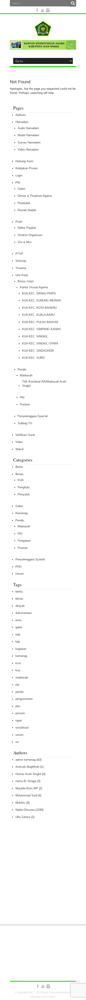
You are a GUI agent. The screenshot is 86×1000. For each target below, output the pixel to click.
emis (18, 620)
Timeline (20, 268)
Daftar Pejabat (27, 227)
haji (17, 641)
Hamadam (21, 122)
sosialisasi (22, 727)
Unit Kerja (21, 275)
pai (17, 684)
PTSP (19, 253)
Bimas (19, 474)
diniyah (19, 606)
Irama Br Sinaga (25, 781)
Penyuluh (24, 494)
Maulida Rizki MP (26, 788)
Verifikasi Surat (25, 435)
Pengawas (24, 540)
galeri (18, 627)
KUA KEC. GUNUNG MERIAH (41, 300)
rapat (18, 720)
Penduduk (24, 203)
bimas (19, 598)
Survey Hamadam (29, 142)
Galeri (21, 188)
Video (19, 442)
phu (17, 706)
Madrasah (26, 375)
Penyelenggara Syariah (30, 559)
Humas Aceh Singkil (28, 774)
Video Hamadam (28, 149)
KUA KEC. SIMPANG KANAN (41, 329)
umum (19, 734)
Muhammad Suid (26, 795)
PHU (18, 566)
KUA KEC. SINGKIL (35, 336)
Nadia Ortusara (25, 809)
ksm (18, 663)
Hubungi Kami (24, 161)
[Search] (72, 3)
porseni (20, 713)
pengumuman (24, 699)
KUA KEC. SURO (33, 357)
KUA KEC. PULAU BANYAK (40, 322)
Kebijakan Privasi (26, 168)
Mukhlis (20, 802)
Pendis (22, 369)
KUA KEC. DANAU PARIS (39, 293)
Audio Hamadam (28, 128)
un (17, 741)
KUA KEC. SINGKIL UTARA (40, 343)
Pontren (25, 404)
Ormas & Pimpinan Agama (35, 195)
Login (18, 175)
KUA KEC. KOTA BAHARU (39, 307)
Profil (18, 221)
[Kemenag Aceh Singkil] (43, 33)
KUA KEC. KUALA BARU (38, 314)
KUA (21, 480)
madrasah (21, 677)
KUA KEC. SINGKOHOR (38, 350)
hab (17, 634)
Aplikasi (20, 115)
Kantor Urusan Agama (34, 287)
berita (18, 591)
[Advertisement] (43, 878)
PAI (22, 397)
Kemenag (21, 513)
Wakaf (19, 449)
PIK (17, 182)
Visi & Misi (25, 242)
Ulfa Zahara (22, 817)
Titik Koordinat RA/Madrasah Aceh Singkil (44, 384)
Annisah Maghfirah (27, 766)
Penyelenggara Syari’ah (33, 416)
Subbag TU (25, 423)
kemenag (21, 656)
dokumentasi (23, 613)
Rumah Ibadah (27, 210)
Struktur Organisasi (30, 235)
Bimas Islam (26, 281)
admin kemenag (25, 759)
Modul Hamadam (28, 135)
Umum (19, 573)
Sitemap (20, 260)
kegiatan (20, 649)
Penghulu (24, 487)
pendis (19, 691)
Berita (19, 466)
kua (17, 670)
